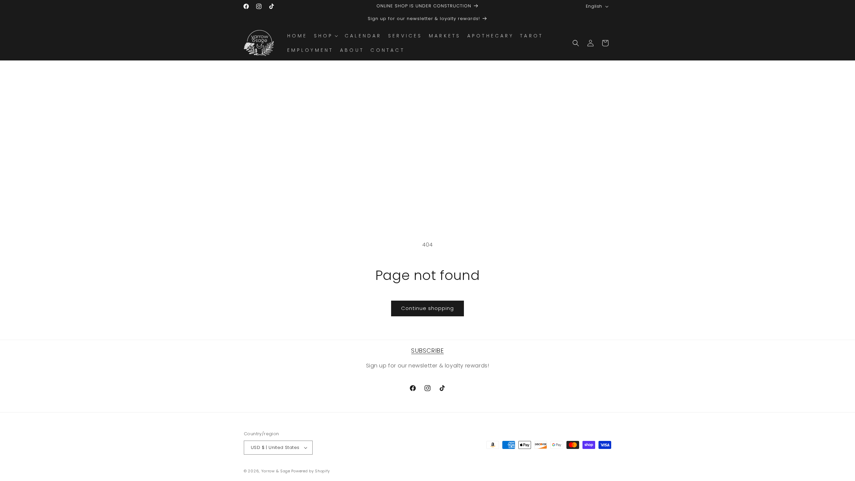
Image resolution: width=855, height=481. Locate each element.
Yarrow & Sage (275, 471)
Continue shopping (427, 308)
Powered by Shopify (310, 471)
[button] (325, 36)
